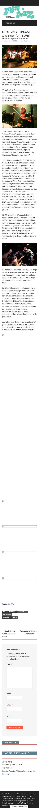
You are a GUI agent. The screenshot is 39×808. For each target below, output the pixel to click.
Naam (9, 693)
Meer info (5, 774)
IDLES (15, 617)
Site (8, 716)
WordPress (22, 803)
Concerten (23, 612)
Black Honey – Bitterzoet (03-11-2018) (9, 633)
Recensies (7, 614)
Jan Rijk (11, 604)
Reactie (10, 664)
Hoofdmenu (10, 23)
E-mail (9, 705)
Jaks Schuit (24, 41)
